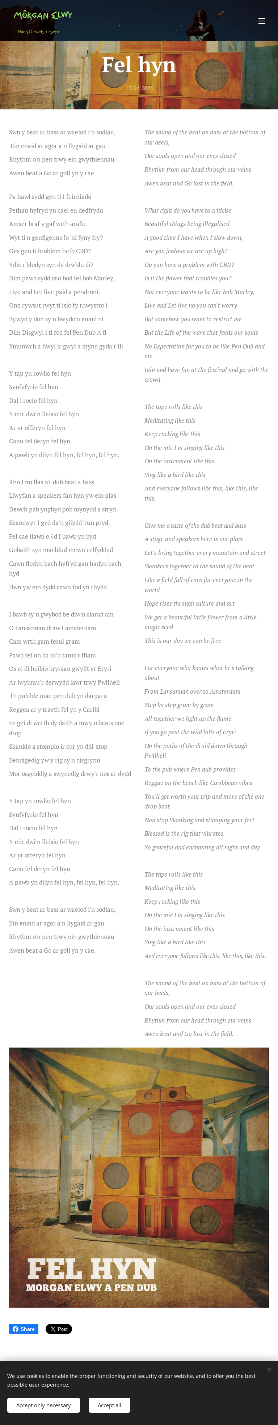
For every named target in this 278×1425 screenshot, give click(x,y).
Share (28, 1329)
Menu (261, 20)
